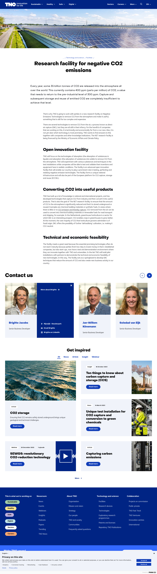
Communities (74, 525)
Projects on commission (138, 501)
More (132, 4)
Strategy (72, 511)
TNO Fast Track (135, 511)
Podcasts (42, 520)
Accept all (144, 560)
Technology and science (108, 496)
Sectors (110, 4)
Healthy (50, 4)
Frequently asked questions (80, 529)
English (4, 553)
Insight (85, 357)
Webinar (95, 357)
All (59, 357)
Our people (73, 515)
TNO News (43, 534)
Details (4, 568)
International (134, 525)
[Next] (149, 275)
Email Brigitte (49, 328)
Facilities (102, 501)
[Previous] (142, 275)
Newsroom (42, 496)
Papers (41, 525)
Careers (121, 4)
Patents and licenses (107, 523)
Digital (71, 4)
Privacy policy (13, 568)
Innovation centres (136, 520)
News (66, 357)
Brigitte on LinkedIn (52, 332)
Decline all (144, 564)
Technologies (104, 511)
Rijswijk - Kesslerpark (52, 324)
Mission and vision (76, 506)
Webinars (42, 511)
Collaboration (133, 496)
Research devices (105, 506)
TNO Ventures (134, 515)
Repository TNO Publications (110, 527)
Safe (61, 4)
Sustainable (36, 4)
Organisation (74, 501)
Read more (17, 426)
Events (41, 506)
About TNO (72, 496)
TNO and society (75, 520)
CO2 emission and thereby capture (72, 210)
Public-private (134, 506)
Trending (42, 529)
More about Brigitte (49, 290)
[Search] (141, 4)
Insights (42, 515)
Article (75, 357)
